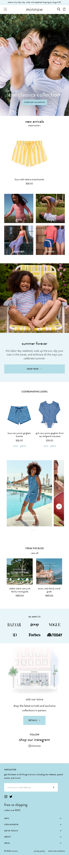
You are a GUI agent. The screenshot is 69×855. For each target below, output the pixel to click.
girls (19, 219)
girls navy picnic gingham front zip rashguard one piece (50, 435)
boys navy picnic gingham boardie (19, 435)
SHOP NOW (33, 368)
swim (50, 251)
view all (34, 553)
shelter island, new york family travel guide (19, 590)
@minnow (34, 745)
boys (50, 219)
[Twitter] (11, 796)
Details (32, 720)
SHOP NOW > (34, 125)
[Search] (59, 9)
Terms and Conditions (56, 850)
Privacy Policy (39, 850)
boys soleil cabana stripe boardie (29, 179)
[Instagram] (6, 796)
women (18, 251)
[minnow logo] (34, 9)
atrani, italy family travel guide (49, 590)
